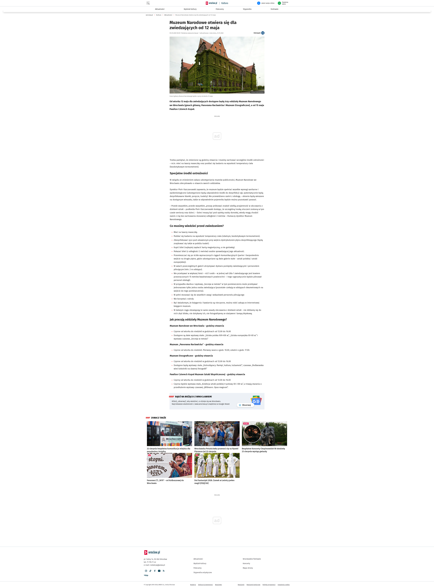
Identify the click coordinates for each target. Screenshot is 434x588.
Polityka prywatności (269, 585)
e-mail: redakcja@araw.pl (154, 565)
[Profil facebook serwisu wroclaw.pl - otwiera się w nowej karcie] (155, 570)
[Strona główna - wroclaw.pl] (211, 3)
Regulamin (241, 585)
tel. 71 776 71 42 (150, 562)
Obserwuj (248, 405)
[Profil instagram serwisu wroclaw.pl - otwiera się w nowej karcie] (146, 570)
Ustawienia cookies (284, 585)
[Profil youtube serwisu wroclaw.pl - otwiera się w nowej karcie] (159, 570)
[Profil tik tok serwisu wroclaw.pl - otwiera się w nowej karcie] (150, 570)
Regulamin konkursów (253, 585)
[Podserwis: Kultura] (223, 3)
